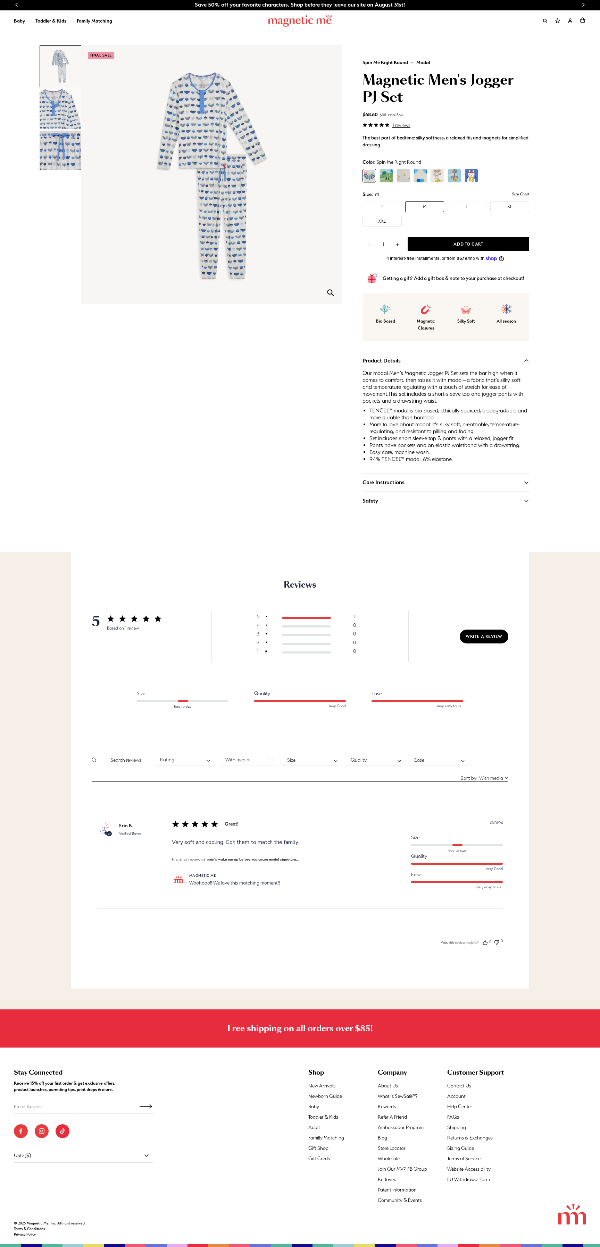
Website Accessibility (469, 1169)
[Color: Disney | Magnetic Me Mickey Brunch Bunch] (437, 175)
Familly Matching (326, 1138)
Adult (314, 1127)
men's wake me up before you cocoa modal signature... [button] (253, 859)
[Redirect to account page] (570, 20)
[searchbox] (125, 760)
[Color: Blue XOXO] (420, 175)
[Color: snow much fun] (471, 175)
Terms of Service (464, 1158)
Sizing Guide (460, 1148)
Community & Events (400, 1200)
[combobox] (185, 760)
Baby (19, 21)
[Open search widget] (545, 20)
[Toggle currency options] (146, 1155)
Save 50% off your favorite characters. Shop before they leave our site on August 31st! (300, 4)
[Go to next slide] (583, 5)
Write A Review (484, 636)
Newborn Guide (325, 1096)
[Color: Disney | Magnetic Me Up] (454, 175)
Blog (382, 1138)
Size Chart (520, 194)
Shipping (456, 1127)
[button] (582, 20)
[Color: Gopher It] (386, 175)
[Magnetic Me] (300, 21)
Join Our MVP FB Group (402, 1169)
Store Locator (392, 1148)
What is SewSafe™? (398, 1096)
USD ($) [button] (22, 1155)
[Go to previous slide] (16, 5)
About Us (388, 1085)
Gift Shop (318, 1148)
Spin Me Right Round (385, 62)
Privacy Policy (25, 1234)
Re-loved (387, 1179)
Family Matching (94, 21)
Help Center (459, 1106)
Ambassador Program (401, 1127)
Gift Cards (319, 1158)
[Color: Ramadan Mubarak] (403, 175)
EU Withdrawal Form (468, 1179)
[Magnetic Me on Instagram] (42, 1131)
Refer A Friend (392, 1117)
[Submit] (146, 1106)
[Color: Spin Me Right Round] (369, 175)
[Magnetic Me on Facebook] (21, 1131)
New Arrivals (321, 1085)
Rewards (387, 1106)
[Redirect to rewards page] (557, 20)
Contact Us (459, 1085)
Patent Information (397, 1190)
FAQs (453, 1117)
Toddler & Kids (50, 21)
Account (456, 1096)
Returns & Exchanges (470, 1138)
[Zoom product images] (330, 292)
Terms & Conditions (29, 1229)
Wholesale (389, 1158)
